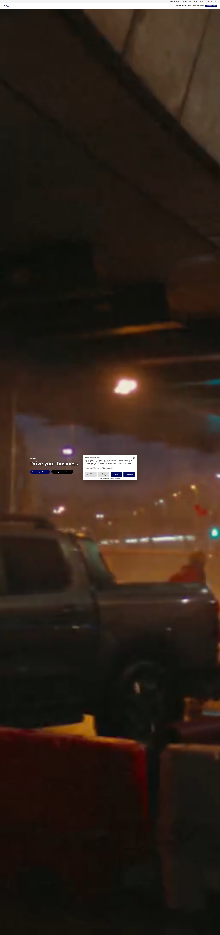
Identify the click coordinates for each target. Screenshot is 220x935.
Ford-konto (214, 1)
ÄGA (194, 6)
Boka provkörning (176, 1)
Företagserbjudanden (61, 472)
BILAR (172, 6)
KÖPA (190, 6)
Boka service (188, 1)
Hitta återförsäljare (201, 1)
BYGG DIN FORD (211, 6)
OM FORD (200, 6)
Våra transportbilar (38, 472)
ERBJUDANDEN (181, 6)
